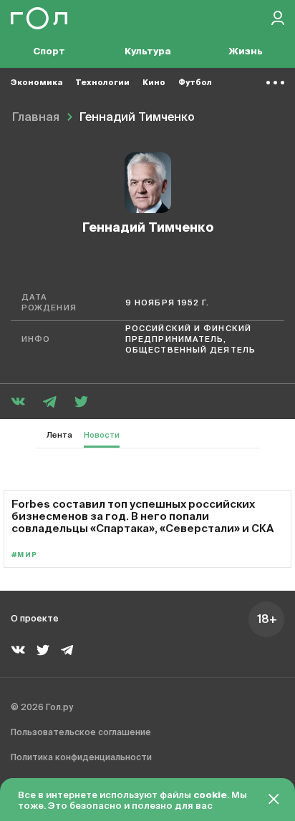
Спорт (49, 51)
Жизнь (245, 51)
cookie (210, 795)
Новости (102, 435)
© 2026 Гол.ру (42, 708)
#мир (24, 555)
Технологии (102, 83)
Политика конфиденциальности (81, 758)
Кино (153, 83)
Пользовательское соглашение (81, 733)
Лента (59, 435)
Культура (148, 51)
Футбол (195, 83)
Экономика (36, 83)
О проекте (35, 619)
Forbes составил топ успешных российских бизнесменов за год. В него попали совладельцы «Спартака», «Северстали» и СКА (142, 516)
